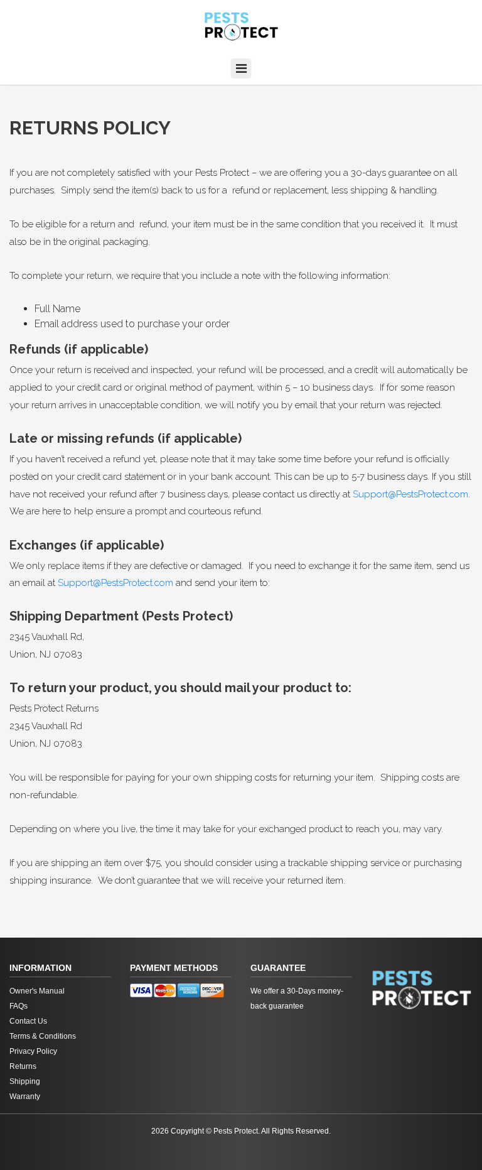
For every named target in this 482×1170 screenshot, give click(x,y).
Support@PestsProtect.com (410, 494)
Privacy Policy (33, 1051)
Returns (22, 1066)
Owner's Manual (37, 991)
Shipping (24, 1081)
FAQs (18, 1006)
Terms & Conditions (42, 1036)
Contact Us (28, 1021)
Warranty (24, 1096)
